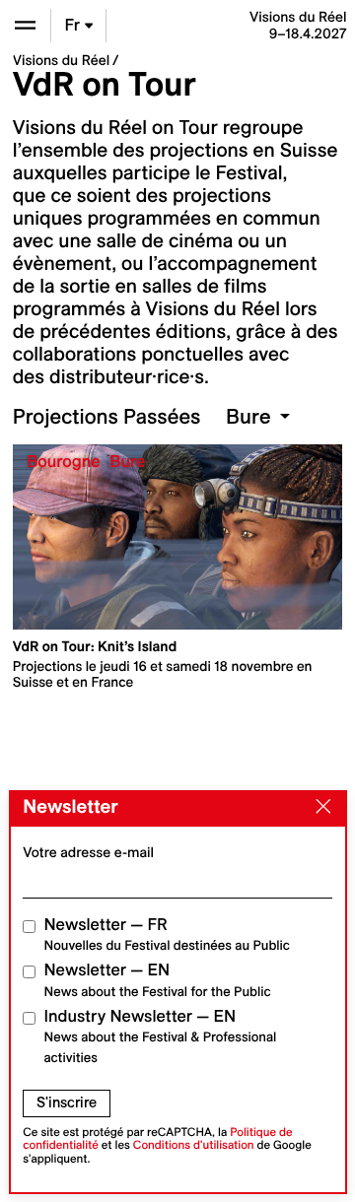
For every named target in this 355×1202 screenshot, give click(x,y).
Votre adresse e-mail (88, 852)
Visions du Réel (61, 60)
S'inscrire (66, 1102)
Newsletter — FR (167, 934)
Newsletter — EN (157, 980)
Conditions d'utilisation (193, 1145)
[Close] (318, 808)
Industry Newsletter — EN (160, 1036)
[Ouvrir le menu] (25, 25)
